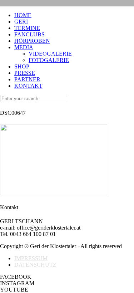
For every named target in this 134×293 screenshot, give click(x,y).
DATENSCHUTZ (35, 265)
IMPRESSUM (31, 258)
